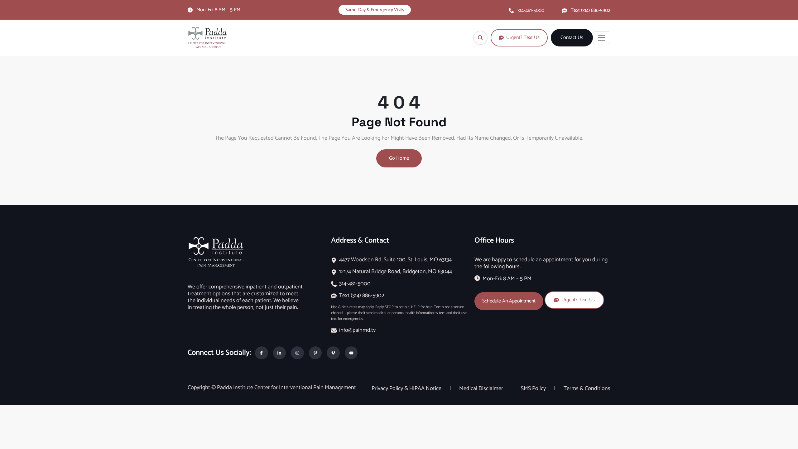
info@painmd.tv (357, 330)
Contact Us (571, 37)
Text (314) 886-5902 (590, 10)
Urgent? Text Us (578, 300)
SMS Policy (534, 388)
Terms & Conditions (587, 388)
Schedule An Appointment (509, 301)
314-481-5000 (530, 10)
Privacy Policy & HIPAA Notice (407, 388)
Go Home (399, 158)
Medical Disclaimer (481, 388)
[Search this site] (480, 38)
